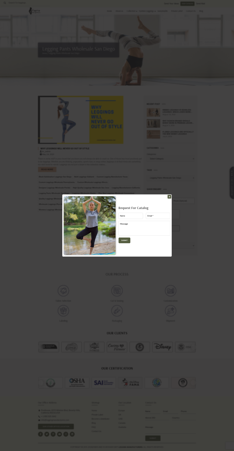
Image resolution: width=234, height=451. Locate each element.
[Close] (169, 196)
